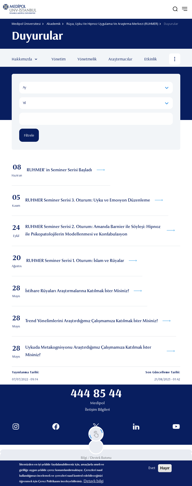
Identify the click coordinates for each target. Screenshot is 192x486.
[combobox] (96, 87)
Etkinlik (150, 59)
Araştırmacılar (120, 59)
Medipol (97, 403)
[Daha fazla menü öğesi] (174, 59)
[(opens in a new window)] (16, 426)
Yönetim (59, 59)
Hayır (165, 468)
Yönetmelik (87, 59)
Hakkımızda (22, 59)
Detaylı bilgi (93, 481)
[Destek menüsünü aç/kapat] (96, 433)
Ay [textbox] (24, 87)
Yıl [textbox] (24, 102)
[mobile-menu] (184, 9)
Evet (151, 468)
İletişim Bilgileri (97, 410)
